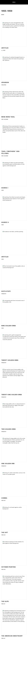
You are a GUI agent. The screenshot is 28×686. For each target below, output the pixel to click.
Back (2, 14)
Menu (14, 2)
